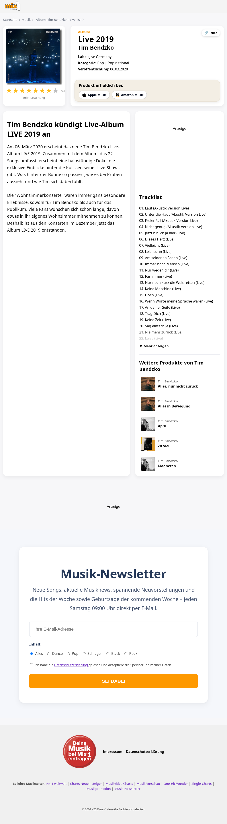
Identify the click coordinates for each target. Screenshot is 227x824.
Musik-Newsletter (127, 789)
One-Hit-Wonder (176, 783)
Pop (75, 653)
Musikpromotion (99, 789)
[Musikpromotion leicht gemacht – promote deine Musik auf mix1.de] (79, 752)
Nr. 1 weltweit (56, 783)
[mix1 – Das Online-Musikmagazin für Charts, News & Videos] (13, 5)
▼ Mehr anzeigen (154, 346)
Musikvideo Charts (120, 783)
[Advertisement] (179, 158)
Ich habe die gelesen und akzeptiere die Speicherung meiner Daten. (103, 665)
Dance (57, 653)
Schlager (95, 653)
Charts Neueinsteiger (86, 783)
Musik (26, 19)
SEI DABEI (113, 681)
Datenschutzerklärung (71, 665)
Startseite (10, 19)
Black (115, 653)
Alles (39, 653)
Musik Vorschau (149, 783)
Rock (133, 653)
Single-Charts (202, 783)
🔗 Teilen (210, 33)
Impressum (112, 751)
